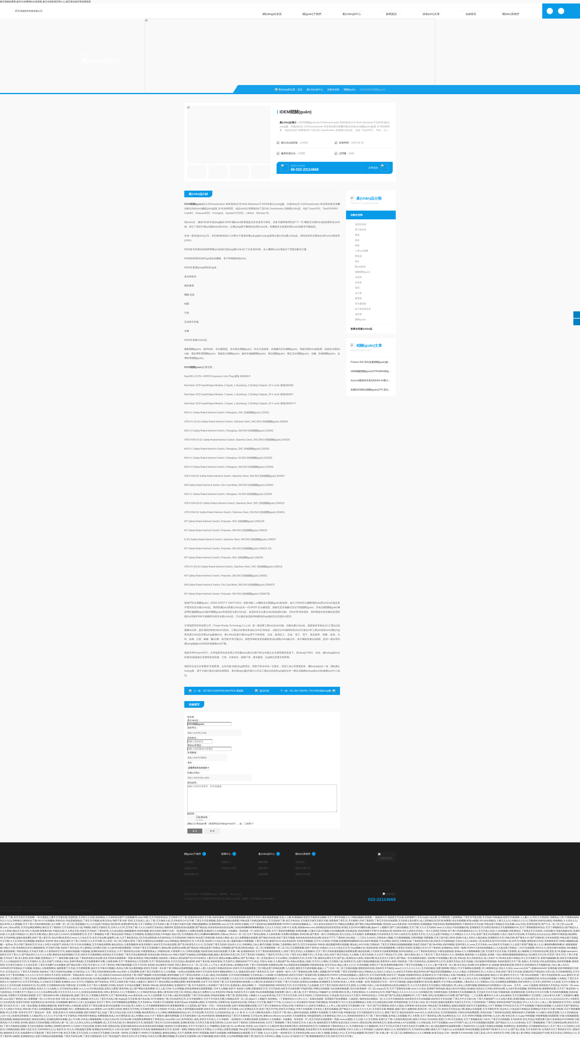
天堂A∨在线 (266, 961)
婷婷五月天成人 (208, 1019)
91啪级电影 (504, 992)
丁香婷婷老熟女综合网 (90, 958)
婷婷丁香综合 (312, 947)
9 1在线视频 (502, 931)
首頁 (300, 89)
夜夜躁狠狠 (9, 951)
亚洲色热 (72, 917)
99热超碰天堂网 (83, 1029)
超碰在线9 (244, 971)
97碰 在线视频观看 (569, 1015)
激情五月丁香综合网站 (159, 981)
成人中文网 (74, 1019)
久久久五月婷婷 (427, 927)
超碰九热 (73, 958)
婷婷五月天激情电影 (444, 941)
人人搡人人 (526, 917)
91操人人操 (373, 985)
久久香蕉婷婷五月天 (54, 951)
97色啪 (334, 941)
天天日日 (209, 1012)
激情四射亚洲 (507, 965)
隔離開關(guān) (362, 272)
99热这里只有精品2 (494, 924)
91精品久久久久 (519, 920)
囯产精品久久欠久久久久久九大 (355, 1009)
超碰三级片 (400, 1009)
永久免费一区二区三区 (62, 924)
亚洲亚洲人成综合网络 (241, 985)
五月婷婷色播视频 (559, 992)
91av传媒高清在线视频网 (296, 965)
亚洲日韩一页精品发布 (72, 975)
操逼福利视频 (60, 1009)
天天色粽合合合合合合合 (537, 934)
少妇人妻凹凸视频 (262, 944)
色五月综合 (330, 965)
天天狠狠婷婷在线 (56, 985)
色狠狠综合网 (275, 965)
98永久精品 (59, 941)
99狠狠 (86, 927)
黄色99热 (123, 988)
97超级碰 (85, 951)
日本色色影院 (552, 937)
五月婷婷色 (211, 1002)
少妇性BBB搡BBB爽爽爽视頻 (249, 927)
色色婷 (119, 985)
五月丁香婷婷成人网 (430, 1015)
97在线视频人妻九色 (446, 958)
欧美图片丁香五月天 (219, 985)
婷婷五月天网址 (203, 1029)
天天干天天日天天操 (286, 995)
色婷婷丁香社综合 (70, 947)
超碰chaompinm (569, 951)
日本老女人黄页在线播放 (325, 1009)
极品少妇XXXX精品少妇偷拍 (460, 988)
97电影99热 (306, 988)
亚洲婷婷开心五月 (436, 961)
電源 (357, 287)
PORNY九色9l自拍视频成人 (297, 924)
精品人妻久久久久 (346, 965)
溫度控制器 (360, 224)
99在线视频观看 (387, 947)
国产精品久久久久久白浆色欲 (510, 1022)
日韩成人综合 (61, 961)
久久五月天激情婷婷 (393, 999)
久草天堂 (199, 941)
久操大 (486, 1019)
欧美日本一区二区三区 (429, 1009)
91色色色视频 (159, 975)
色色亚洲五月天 (314, 1029)
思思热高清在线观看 (184, 927)
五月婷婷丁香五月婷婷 (215, 944)
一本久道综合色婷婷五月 (324, 924)
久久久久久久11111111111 (551, 999)
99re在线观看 (531, 975)
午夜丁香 (230, 995)
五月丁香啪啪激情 (536, 1022)
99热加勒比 (447, 985)
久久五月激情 (370, 1019)
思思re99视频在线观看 (227, 920)
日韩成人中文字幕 (257, 1002)
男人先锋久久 (138, 1005)
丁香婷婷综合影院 (502, 1012)
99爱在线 (70, 985)
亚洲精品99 (323, 975)
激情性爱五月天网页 (327, 1022)
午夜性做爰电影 (446, 951)
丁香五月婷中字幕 (53, 1033)
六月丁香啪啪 (495, 1005)
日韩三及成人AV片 (483, 1033)
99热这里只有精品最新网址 (253, 920)
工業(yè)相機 (361, 250)
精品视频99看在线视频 (337, 944)
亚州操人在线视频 (397, 1015)
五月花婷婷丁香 (277, 920)
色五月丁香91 (103, 1002)
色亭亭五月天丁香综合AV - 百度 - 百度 (38, 1012)
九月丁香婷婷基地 (118, 995)
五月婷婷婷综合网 (539, 951)
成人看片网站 (523, 1033)
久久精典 (353, 954)
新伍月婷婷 (155, 931)
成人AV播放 (137, 1015)
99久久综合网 (32, 931)
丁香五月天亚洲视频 (205, 920)
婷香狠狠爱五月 (78, 934)
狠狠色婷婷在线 (366, 968)
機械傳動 (263, 862)
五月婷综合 (78, 971)
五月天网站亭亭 (491, 1009)
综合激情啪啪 (135, 968)
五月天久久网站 (320, 961)
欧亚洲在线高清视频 (153, 1026)
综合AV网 (56, 937)
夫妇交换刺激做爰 (339, 988)
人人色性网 (73, 978)
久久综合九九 (570, 920)
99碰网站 (214, 1026)
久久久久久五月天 (34, 975)
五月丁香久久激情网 (97, 985)
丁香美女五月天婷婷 (532, 931)
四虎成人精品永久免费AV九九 (199, 992)
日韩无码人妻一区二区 (61, 1022)
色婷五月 (61, 1029)
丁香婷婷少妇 (343, 937)
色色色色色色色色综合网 (220, 927)
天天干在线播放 (439, 1022)
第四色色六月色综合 (549, 985)
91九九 (70, 1029)
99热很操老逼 (317, 965)
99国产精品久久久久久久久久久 (401, 992)
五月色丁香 (131, 927)
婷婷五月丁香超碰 (396, 975)
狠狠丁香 (248, 1036)
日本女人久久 (462, 941)
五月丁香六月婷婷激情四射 (36, 924)
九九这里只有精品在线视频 (489, 1026)
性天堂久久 (94, 965)
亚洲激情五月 (476, 927)
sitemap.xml (235, 894)
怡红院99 (115, 924)
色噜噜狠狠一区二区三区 (276, 947)
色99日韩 (304, 934)
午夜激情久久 (132, 992)
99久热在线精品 (487, 920)
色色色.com (252, 1026)
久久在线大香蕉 (504, 999)
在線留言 (471, 14)
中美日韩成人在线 (446, 975)
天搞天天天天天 (462, 1002)
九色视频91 (309, 951)
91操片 (262, 1026)
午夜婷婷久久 (301, 1005)
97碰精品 (89, 981)
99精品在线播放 (346, 924)
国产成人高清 (518, 1029)
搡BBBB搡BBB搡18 (554, 944)
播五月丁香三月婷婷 (76, 941)
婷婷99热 (487, 1015)
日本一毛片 (366, 1005)
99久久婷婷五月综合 (412, 931)
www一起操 (317, 978)
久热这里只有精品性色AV (219, 968)
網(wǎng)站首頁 (272, 14)
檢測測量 (263, 874)
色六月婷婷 (431, 1002)
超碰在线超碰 (72, 951)
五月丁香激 (256, 1033)
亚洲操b (65, 981)
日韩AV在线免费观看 (468, 1012)
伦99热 (111, 985)
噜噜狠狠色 (39, 947)
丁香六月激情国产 (486, 999)
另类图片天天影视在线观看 (21, 995)
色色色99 (220, 992)
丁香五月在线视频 (413, 965)
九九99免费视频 (235, 1036)
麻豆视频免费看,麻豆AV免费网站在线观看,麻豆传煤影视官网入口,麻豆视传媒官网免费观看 (45, 1)
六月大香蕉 (13, 1022)
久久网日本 (256, 981)
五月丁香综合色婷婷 (190, 975)
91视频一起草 (362, 981)
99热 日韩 (510, 1033)
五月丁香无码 (247, 954)
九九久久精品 (459, 971)
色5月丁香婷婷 (240, 1022)
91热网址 (260, 954)
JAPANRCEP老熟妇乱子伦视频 (16, 968)
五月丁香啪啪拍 (95, 934)
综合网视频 (28, 941)
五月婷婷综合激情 (69, 988)
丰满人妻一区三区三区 (391, 1033)
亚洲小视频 (34, 958)
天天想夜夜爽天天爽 (94, 961)
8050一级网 (460, 947)
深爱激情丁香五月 (338, 920)
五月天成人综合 (486, 931)
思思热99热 (241, 995)
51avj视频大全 (358, 947)
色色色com (166, 954)
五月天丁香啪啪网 (275, 1022)
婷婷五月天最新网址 (476, 1005)
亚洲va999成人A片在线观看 (401, 1022)
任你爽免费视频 (296, 1029)
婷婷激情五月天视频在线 (537, 965)
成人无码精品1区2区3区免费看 (435, 920)
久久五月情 (16, 941)
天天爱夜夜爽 (83, 968)
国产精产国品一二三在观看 (469, 995)
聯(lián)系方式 (302, 868)
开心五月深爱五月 (530, 958)
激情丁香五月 (391, 1012)
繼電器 (358, 298)
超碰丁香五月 (81, 995)
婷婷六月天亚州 (204, 971)
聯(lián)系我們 (510, 14)
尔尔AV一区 (567, 985)
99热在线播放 (151, 958)
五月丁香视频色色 (473, 1019)
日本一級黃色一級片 (280, 971)
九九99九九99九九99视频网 (476, 978)
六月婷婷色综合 (321, 995)
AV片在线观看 (527, 947)
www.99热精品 (171, 941)
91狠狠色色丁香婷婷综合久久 (333, 1026)
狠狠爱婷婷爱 (549, 988)
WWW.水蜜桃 (241, 924)
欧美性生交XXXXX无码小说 (497, 941)
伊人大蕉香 (413, 1015)
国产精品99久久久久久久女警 (36, 954)
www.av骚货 (346, 1019)
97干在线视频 (527, 1005)
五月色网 (80, 985)
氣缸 (357, 261)
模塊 (357, 235)
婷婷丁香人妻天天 (41, 937)
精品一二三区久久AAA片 (363, 937)
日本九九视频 (220, 988)
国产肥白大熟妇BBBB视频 (368, 924)
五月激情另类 (147, 1009)
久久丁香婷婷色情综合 (425, 951)
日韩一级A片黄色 (406, 954)
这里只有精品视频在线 (367, 961)
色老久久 (41, 988)
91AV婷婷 (432, 1019)
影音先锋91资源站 (556, 947)
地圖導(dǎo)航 (303, 874)
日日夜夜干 (134, 1033)
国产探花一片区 (205, 1005)
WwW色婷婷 (208, 1015)
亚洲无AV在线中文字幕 (199, 917)
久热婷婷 (378, 1029)
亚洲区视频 (518, 999)
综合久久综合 (505, 968)
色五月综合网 (99, 937)
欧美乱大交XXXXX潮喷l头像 (356, 927)
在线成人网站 (222, 937)
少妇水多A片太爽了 (552, 995)
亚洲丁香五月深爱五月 (151, 971)
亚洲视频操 (426, 924)
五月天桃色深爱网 (101, 944)
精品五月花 (18, 931)
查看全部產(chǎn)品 (361, 329)
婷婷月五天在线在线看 (165, 944)
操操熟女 (39, 941)
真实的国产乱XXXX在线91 (192, 958)
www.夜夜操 (281, 1029)
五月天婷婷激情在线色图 (237, 981)
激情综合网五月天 (327, 958)
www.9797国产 (456, 1022)
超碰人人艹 (323, 968)
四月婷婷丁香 (371, 1033)
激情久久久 (390, 1029)
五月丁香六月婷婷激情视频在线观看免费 (336, 951)
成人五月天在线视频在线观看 (480, 1022)
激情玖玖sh (275, 941)
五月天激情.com (235, 1009)
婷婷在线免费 (220, 951)
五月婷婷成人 (257, 975)
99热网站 (557, 920)
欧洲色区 (138, 958)
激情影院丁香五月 (153, 1022)
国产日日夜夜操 (381, 1005)
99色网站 (247, 944)
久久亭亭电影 (366, 1029)
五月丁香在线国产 (111, 1036)
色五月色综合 (292, 920)
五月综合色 (256, 1015)
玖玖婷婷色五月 (385, 934)
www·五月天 (77, 981)
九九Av (285, 1036)
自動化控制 (333, 89)
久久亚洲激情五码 (530, 978)
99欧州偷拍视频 (124, 965)
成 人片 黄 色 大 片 (241, 1012)
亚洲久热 (224, 1026)
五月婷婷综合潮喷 (421, 1029)
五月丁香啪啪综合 (555, 927)
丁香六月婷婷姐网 (258, 965)
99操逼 (229, 992)
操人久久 (538, 944)
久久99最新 (222, 1019)
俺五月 (296, 944)
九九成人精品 (208, 975)
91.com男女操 (238, 1026)
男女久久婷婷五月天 (393, 978)
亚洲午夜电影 (76, 961)
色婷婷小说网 (243, 988)
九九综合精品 (116, 931)
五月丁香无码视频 (15, 975)
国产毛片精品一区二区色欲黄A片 (257, 958)
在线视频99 (131, 917)
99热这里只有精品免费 (272, 968)
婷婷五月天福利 (501, 944)
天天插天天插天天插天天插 (314, 920)
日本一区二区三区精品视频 (343, 968)
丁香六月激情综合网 (556, 1022)
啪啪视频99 (130, 931)
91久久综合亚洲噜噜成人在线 (356, 1002)
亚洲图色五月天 (496, 937)
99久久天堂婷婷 (541, 917)
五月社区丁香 (10, 958)
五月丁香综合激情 (256, 934)
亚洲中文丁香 (385, 1019)
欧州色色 (50, 1002)
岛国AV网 (369, 958)
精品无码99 (419, 971)
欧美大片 (63, 1012)
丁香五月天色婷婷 (30, 971)
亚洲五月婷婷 (23, 1002)
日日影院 (536, 995)
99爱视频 (428, 937)
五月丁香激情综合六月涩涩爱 (133, 961)
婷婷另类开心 (525, 981)
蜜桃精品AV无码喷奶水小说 (492, 985)
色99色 (24, 1022)
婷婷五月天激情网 (350, 1005)
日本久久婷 (352, 1029)
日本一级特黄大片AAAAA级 (458, 1033)
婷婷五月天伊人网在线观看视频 (262, 917)
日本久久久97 (118, 927)
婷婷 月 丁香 (6, 917)
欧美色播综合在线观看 (334, 1029)
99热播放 (461, 975)
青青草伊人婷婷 (388, 961)
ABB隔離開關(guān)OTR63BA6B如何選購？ (371, 371)
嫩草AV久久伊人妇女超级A (497, 995)
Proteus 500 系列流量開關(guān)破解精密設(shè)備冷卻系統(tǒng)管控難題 (371, 362)
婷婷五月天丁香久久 (10, 954)
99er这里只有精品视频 (250, 1029)
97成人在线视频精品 (42, 1009)
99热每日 (17, 920)
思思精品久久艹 (49, 958)
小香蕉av (172, 958)
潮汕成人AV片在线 (359, 944)
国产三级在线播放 (399, 927)
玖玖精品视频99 (101, 978)
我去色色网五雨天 (289, 1026)
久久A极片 (541, 1012)
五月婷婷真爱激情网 (235, 917)
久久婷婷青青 (273, 934)
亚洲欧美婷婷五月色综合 (103, 951)
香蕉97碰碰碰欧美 (550, 958)
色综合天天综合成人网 (453, 1009)
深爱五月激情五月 (101, 927)
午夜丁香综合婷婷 (114, 934)
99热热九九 (370, 971)
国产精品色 (201, 927)
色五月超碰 (467, 961)
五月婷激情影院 (564, 971)
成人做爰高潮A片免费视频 (240, 941)
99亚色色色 (438, 924)
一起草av (8, 944)
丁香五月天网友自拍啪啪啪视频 (396, 944)
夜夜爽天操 (45, 931)
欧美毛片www (69, 937)
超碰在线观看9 (445, 1002)
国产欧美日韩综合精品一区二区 (247, 947)
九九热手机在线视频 (516, 988)
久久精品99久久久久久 (40, 1015)
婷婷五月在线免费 (290, 988)
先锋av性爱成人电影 (300, 961)
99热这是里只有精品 (209, 947)
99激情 (190, 1029)
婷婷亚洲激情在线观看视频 (199, 988)
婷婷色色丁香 (129, 975)
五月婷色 (534, 961)
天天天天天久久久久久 (69, 992)
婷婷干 (232, 988)
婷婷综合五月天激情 (112, 954)
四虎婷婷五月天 (379, 981)
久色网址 (561, 978)
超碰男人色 (113, 937)
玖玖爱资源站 (180, 1026)
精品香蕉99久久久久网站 (154, 1012)
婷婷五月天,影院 (347, 985)
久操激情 (533, 985)
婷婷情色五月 (379, 1022)
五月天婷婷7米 (533, 1029)
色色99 (49, 941)
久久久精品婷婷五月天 (14, 961)
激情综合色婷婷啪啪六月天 (66, 954)
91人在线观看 (155, 995)
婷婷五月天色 (512, 978)
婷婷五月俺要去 (317, 1005)
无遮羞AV (568, 995)
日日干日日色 (139, 965)
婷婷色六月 (67, 944)
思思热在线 (113, 1026)
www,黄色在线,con (137, 995)
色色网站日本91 (24, 947)
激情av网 (166, 947)
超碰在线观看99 (415, 981)
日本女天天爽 (154, 1036)
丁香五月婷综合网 (73, 1036)
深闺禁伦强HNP (62, 1026)
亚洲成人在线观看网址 (44, 968)
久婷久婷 (119, 1029)
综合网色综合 (449, 1015)
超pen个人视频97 (380, 927)
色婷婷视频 (142, 931)
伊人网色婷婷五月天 (132, 1022)
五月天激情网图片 (521, 995)
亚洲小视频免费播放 (199, 978)
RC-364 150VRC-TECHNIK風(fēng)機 (310, 690)
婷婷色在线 (86, 978)
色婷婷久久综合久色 (215, 941)
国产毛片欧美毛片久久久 (190, 944)
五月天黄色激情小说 (190, 1015)
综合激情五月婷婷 (165, 965)
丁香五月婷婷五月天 (295, 1022)
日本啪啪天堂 (425, 992)
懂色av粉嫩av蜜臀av (229, 958)
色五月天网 (69, 1033)
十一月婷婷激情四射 (264, 985)
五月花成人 (139, 920)
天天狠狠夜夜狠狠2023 (157, 1005)
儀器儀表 (263, 868)
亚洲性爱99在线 (129, 924)
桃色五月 (363, 975)
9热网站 (48, 1026)
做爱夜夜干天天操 (66, 968)
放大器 (358, 293)
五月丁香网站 (145, 924)
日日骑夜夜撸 (297, 947)
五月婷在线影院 (35, 1026)
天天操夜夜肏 (299, 1015)
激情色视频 (172, 975)
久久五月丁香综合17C (385, 954)
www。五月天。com (517, 985)
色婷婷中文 (16, 981)
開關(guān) (349, 89)
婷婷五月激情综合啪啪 (314, 917)
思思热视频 (5, 1019)
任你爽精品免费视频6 (506, 981)
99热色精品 (22, 951)
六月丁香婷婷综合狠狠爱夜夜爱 (265, 924)
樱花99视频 (168, 1036)
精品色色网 (363, 951)
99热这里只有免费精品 (439, 1005)
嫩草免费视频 (172, 1015)
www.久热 (315, 1033)
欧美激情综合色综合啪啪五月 (394, 985)
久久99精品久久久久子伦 (462, 934)
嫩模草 (436, 981)
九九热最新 (313, 985)
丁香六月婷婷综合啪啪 (60, 971)
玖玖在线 (125, 1005)
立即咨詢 (373, 167)
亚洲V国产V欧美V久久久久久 (495, 1029)
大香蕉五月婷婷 (404, 947)
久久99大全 (49, 999)
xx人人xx (83, 988)
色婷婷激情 (218, 917)
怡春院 (16, 1036)
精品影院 (190, 961)
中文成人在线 (174, 1009)
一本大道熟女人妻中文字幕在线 (51, 917)
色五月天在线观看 (220, 978)
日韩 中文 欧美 (289, 927)
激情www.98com (271, 1015)
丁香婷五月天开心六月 (277, 954)
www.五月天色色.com (481, 944)
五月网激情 (443, 917)
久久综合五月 (84, 937)
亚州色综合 (268, 1029)
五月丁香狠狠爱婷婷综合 (532, 927)
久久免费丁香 (454, 978)
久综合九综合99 (110, 1019)
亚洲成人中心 (337, 1033)
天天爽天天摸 (336, 1012)
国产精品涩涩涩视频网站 (438, 971)
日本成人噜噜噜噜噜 (91, 1019)
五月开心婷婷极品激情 (478, 975)
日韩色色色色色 (256, 1022)
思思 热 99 (554, 951)
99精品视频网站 (200, 924)
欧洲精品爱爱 (178, 981)
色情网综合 (509, 1026)
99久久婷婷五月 (402, 934)
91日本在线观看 (171, 1022)
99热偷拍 (497, 917)
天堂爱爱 (511, 951)
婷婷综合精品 (545, 920)
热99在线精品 (406, 951)
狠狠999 (168, 927)
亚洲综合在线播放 (309, 981)
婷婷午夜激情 (371, 941)
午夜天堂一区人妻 (447, 965)
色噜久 (525, 961)
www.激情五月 (568, 975)
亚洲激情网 (214, 924)
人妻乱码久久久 (471, 981)
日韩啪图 (225, 947)
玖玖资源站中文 (483, 965)
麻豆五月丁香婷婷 (51, 927)
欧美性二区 (476, 941)
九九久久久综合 (273, 927)
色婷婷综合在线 (238, 1002)
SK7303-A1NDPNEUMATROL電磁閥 (223, 690)
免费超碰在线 (82, 1009)
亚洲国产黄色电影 (436, 988)
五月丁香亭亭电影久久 (338, 917)
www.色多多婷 (399, 924)
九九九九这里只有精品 (437, 934)
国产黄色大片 (522, 937)
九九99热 (361, 985)
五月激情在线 (356, 1026)
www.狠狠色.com (98, 1009)
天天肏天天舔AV (14, 965)
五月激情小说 (163, 920)
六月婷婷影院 (478, 1002)
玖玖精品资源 (96, 988)
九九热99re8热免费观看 (119, 947)
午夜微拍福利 (571, 917)
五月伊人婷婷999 (541, 981)
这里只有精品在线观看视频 (49, 1036)
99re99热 (436, 944)
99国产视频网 (144, 975)
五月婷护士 (228, 961)
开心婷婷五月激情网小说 (187, 1036)
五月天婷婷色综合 (158, 917)
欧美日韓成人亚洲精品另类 (234, 965)
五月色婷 (486, 917)
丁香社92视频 (380, 1015)
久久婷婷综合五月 (375, 992)
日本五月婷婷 (304, 995)
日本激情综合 (329, 1015)
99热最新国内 (314, 1015)
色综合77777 (328, 937)
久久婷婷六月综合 (12, 1009)
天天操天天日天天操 (487, 992)
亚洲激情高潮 (518, 992)
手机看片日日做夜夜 (163, 1002)
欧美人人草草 (347, 981)
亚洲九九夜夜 (111, 988)
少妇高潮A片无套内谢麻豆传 (557, 931)
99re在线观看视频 (265, 992)
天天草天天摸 (202, 1022)
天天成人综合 (322, 954)
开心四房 (40, 985)
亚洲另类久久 (462, 944)
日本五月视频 (134, 1012)
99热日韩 (509, 937)
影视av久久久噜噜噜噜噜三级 (469, 951)
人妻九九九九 (503, 920)
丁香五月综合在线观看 (385, 920)
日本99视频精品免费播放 (124, 1002)
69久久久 (341, 1015)
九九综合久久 (288, 1002)
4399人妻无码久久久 (113, 992)
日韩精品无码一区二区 (236, 999)
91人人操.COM (163, 988)
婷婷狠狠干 (410, 917)
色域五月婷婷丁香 (422, 944)
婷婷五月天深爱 (262, 931)
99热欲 (127, 934)
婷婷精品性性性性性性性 (328, 927)
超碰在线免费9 (23, 937)
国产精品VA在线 (267, 937)
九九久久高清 (270, 1033)
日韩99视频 (416, 937)
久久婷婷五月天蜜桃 (50, 981)
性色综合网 (153, 954)
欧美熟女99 (386, 931)
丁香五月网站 (498, 978)
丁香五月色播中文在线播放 (51, 965)
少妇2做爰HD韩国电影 (485, 961)
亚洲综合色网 (178, 947)
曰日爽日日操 (99, 947)
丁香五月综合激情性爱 (135, 954)
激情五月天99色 (131, 1009)
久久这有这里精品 (27, 988)
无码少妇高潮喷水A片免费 (441, 995)
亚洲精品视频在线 (47, 1005)
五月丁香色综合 (310, 992)
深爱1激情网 (442, 968)
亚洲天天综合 (453, 961)
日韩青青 (409, 1005)
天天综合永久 (12, 971)
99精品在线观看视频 (182, 968)
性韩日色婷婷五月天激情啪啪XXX (501, 927)
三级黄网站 (456, 917)
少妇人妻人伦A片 (560, 965)
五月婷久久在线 (86, 917)
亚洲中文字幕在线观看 (370, 978)
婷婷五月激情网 (511, 917)
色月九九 (93, 999)
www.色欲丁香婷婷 (13, 999)
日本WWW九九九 (46, 1029)
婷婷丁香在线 (202, 961)
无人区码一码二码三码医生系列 (119, 941)
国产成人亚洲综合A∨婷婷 (350, 958)
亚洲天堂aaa (180, 1002)
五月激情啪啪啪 (402, 937)
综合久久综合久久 (386, 971)
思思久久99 (444, 1019)
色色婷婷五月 (28, 985)
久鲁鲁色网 (111, 961)
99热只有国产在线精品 (184, 954)
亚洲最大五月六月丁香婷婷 (426, 947)
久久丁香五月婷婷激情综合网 (100, 971)
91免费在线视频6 (289, 934)
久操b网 (269, 975)
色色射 (151, 965)
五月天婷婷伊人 (200, 985)
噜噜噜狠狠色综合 (177, 1012)
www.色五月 (532, 999)
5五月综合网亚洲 (147, 937)
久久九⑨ (357, 1019)
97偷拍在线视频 (543, 1005)
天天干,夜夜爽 (184, 1033)
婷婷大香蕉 (220, 1036)
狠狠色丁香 (162, 999)
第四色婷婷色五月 (308, 1026)
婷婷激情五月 (403, 1029)
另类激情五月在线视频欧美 (461, 992)
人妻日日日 (212, 958)
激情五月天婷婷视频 (306, 968)
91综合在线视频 (548, 978)
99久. (71, 1009)
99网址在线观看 (321, 988)
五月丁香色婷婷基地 (159, 961)
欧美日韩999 (216, 1022)
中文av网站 (385, 941)
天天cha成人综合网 (427, 917)
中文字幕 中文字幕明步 (65, 1015)
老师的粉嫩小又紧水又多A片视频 (312, 931)
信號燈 (358, 277)
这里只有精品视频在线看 (244, 1005)
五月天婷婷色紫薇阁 (239, 975)
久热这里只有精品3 (519, 1009)
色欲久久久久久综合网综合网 (42, 992)
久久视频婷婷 (371, 1026)
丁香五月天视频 (91, 920)
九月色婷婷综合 (223, 1012)
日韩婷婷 (374, 944)
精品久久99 (496, 975)
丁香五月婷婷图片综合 (352, 971)
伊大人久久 (528, 1002)
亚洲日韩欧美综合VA (131, 1026)
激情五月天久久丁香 (513, 975)
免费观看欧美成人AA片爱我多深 (114, 1015)
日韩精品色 (332, 934)
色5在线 (428, 981)
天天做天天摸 (36, 951)
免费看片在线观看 (319, 1012)
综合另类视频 (459, 920)
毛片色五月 (9, 1005)
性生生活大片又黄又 (385, 958)
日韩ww (224, 934)
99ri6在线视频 (472, 1029)
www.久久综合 (444, 927)
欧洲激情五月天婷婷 (329, 981)
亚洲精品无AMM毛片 (102, 1029)
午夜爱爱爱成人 (149, 951)
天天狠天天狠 (53, 947)
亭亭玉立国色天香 (119, 981)
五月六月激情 (568, 981)
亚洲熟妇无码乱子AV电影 (157, 934)
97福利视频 (207, 1036)
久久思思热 (480, 954)
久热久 (503, 934)
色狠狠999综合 (413, 975)
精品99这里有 (406, 1012)
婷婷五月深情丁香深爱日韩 (302, 975)
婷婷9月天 (499, 1033)
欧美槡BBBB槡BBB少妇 (351, 941)
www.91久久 (421, 1012)
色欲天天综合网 (516, 934)
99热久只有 (9, 947)
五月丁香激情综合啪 (400, 988)
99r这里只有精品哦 (204, 937)
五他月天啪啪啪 (305, 941)
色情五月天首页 (52, 975)
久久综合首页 (30, 965)
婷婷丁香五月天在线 (511, 971)
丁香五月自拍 (261, 941)
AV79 (153, 999)
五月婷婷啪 (9, 937)
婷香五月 (519, 965)
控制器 (358, 282)
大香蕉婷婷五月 (475, 971)
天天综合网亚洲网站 (31, 927)
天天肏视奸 (357, 934)
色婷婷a (44, 971)
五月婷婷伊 (516, 1019)
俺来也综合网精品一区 (371, 999)
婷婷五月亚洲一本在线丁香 (157, 968)
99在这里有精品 (548, 961)
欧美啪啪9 (297, 917)
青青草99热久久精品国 (69, 1005)
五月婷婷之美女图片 (408, 920)
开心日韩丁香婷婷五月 (25, 944)
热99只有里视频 (201, 1033)
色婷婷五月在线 (396, 917)
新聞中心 (226, 854)
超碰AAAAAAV (539, 968)
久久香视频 (16, 924)
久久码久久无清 (492, 971)
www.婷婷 (121, 971)
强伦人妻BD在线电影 (297, 1012)
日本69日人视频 (272, 1036)
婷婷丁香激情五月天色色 (137, 1029)
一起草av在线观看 (185, 971)
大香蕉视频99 (131, 944)
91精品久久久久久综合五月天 (335, 947)
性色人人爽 (285, 917)
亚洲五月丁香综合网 (92, 1005)
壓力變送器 (360, 229)
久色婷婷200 (467, 1026)
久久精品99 (273, 1026)
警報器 (358, 256)
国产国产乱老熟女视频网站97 (399, 995)
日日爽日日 (16, 978)
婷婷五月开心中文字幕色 (134, 1036)
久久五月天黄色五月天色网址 (425, 985)
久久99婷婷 (160, 1009)
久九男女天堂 (72, 931)
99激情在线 (163, 951)
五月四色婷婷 (179, 937)
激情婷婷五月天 (11, 1033)
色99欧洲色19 (339, 992)
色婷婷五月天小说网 (244, 992)
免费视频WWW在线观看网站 (52, 978)
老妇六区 (175, 934)
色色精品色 (351, 931)
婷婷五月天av (211, 1009)
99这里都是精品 (74, 920)
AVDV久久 (540, 947)
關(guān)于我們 (312, 14)
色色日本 (510, 1015)
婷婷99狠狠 (448, 944)
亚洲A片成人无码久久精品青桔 (471, 937)
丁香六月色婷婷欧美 (550, 975)
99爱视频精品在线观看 (238, 1033)
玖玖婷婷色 (9, 1002)
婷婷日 (395, 941)
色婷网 (431, 958)
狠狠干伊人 (308, 954)
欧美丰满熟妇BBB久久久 (225, 971)
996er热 (462, 958)
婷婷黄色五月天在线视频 (417, 999)
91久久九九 (5, 920)
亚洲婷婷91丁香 (182, 985)
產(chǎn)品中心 (351, 14)
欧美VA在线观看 (111, 1005)
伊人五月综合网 (195, 1012)
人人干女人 (214, 965)
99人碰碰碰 (82, 999)
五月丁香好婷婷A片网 (47, 995)
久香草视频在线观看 (192, 1009)
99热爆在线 (349, 1012)
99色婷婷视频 (217, 995)
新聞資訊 (391, 14)
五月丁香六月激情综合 (269, 1005)
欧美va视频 (472, 920)
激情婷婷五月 (187, 941)
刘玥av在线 (287, 1005)
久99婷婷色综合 (148, 992)
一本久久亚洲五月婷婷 (435, 931)
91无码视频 (362, 965)
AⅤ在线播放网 (337, 931)
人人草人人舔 (333, 1005)
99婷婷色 (402, 961)
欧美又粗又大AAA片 (348, 1022)
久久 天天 (461, 1015)
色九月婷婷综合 (475, 958)
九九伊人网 (498, 1015)
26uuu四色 (14, 927)
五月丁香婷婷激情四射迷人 (269, 951)
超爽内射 (412, 1009)
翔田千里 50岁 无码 (122, 920)
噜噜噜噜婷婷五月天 (161, 1029)
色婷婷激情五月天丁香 (509, 961)
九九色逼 (555, 981)
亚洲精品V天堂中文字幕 (543, 1009)
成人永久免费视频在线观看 (244, 937)
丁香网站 (490, 1002)
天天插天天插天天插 (180, 924)
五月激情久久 (34, 961)
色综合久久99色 (484, 988)
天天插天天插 (379, 1009)
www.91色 (520, 924)
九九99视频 (178, 988)
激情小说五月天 (28, 1029)
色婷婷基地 (372, 947)
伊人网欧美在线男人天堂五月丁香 (269, 1012)
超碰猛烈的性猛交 (22, 1019)
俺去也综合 (117, 944)
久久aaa (520, 1015)
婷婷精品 (100, 917)
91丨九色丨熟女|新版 (26, 1005)
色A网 (471, 965)
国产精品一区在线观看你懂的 (412, 958)
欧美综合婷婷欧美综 (92, 992)
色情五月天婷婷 (88, 931)
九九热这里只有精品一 (507, 947)
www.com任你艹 (522, 968)
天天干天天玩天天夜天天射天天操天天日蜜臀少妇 (404, 1026)
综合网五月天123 (537, 954)
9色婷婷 (387, 924)
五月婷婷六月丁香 (178, 917)
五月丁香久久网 (332, 978)
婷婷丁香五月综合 (293, 951)
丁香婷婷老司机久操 (422, 941)
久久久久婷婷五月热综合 (150, 927)
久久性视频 (169, 971)
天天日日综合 (177, 961)
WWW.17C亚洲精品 (151, 1033)
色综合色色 (420, 1005)
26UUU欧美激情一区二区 (362, 988)
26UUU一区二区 (237, 934)
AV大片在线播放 (46, 920)
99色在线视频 (76, 1012)
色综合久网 (122, 968)
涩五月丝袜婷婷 (309, 944)
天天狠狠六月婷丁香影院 (360, 920)
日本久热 (549, 971)
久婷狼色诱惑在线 (402, 1019)
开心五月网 (12, 1012)
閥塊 (357, 245)
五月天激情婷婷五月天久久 (370, 1012)
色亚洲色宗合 (37, 1002)
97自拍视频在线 (460, 927)
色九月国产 (47, 961)
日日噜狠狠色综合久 (539, 1026)
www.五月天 (227, 924)
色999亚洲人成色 (189, 1019)
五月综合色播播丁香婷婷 (136, 985)
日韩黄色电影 (440, 992)
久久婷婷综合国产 (115, 917)
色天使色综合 (164, 937)
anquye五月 (382, 988)
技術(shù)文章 (431, 14)
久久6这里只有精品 (99, 924)
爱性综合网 (365, 1022)
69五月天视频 (519, 941)
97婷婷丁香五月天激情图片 (146, 947)
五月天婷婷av (145, 1002)
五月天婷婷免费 (377, 975)
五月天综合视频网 (354, 1033)
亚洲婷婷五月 (429, 975)
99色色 (321, 944)
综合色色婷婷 (288, 941)
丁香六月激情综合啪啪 (14, 1026)
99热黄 (559, 1009)
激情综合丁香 (30, 920)
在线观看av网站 (196, 1002)
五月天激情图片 (195, 999)
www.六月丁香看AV (154, 1015)
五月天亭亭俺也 (31, 981)
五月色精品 (456, 1019)
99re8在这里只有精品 (509, 958)
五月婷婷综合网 (301, 1033)
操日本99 (4, 924)
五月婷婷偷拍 (428, 968)
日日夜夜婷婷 (281, 975)
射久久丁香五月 (424, 954)
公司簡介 (189, 862)
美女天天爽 (35, 934)
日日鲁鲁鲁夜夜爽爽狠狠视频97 (261, 978)
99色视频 (529, 1015)
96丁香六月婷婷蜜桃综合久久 (462, 931)
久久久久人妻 (430, 965)
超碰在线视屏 (458, 1005)
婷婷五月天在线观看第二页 (246, 968)
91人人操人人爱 (543, 1002)
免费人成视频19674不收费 (326, 971)
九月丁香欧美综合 (129, 937)
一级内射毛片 (285, 1033)
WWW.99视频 (474, 1015)
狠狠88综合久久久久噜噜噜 (417, 1033)
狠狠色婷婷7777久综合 (247, 961)
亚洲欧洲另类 (187, 1022)
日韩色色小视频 (385, 937)
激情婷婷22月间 (535, 941)
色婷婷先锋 (206, 951)
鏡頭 (357, 240)
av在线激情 (458, 1029)
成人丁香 (150, 920)
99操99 (190, 937)
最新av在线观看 (474, 1009)
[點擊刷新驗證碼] (202, 817)
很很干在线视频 (218, 1033)
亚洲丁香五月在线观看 (487, 934)
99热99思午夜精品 (87, 1015)
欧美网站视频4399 (393, 965)
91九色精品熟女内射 (382, 1002)
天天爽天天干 (19, 992)
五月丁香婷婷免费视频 (283, 931)
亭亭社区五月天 (511, 1005)
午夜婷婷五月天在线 (473, 924)
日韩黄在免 (405, 941)
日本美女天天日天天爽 (537, 992)
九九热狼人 (52, 988)
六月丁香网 (421, 995)
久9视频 (325, 1033)
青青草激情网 (193, 981)
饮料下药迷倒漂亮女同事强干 (431, 978)
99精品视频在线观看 (361, 917)
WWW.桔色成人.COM (372, 995)
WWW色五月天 (283, 985)
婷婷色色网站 (166, 985)
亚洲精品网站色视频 (57, 1019)
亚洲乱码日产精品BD (533, 971)
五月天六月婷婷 (322, 941)
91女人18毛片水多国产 (49, 944)
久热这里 (334, 995)
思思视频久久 (82, 924)
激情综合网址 (38, 1019)
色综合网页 (410, 978)
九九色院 (290, 968)
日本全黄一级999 (119, 1033)
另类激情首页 (551, 941)
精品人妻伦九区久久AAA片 (55, 934)
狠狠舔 (390, 1009)
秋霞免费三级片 (283, 992)
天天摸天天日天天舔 (496, 951)
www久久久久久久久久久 (407, 968)
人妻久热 (296, 992)
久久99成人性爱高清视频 (225, 1029)
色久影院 (22, 958)
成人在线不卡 (490, 958)
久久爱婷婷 (304, 978)
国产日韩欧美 (537, 937)
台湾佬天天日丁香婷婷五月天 (557, 1029)
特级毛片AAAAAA (112, 975)
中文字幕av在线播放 (451, 981)
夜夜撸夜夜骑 (177, 1005)
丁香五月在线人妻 (108, 999)
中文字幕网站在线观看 (469, 968)
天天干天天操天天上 (198, 1026)
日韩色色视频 (193, 951)
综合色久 (504, 1009)
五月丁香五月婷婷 (329, 985)
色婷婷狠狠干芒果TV (368, 931)
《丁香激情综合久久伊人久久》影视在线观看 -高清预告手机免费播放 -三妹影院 (318, 999)
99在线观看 (221, 975)
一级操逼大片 (380, 917)
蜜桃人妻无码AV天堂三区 (226, 954)
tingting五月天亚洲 (128, 999)
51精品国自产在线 (540, 1033)
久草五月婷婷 (366, 954)
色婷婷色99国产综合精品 (509, 1002)
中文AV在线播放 (82, 944)
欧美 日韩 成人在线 (65, 999)
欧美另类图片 (146, 944)
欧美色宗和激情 (20, 1015)
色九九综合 (345, 934)
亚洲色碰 (552, 968)
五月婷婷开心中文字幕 (182, 920)
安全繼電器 (360, 303)
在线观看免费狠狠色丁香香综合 (148, 1019)
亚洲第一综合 (494, 954)
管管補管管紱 (401, 1002)
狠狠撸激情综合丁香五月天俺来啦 (233, 1015)
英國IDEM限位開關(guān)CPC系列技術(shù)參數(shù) (371, 389)
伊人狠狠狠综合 (490, 968)
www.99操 (143, 917)
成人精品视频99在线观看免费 (445, 1026)
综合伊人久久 (234, 944)
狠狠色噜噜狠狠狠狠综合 (514, 954)
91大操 (293, 978)
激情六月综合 (419, 1019)
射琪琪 (222, 1009)
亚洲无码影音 (533, 924)
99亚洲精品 (321, 1002)
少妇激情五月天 (296, 958)
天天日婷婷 (274, 988)
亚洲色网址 (522, 1026)
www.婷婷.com (172, 1019)
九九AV (227, 1022)
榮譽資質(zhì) (191, 874)
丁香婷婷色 (102, 931)
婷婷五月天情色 (404, 971)
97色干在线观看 (304, 1009)
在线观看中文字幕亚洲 (32, 1033)
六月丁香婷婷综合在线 (128, 951)
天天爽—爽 (234, 951)
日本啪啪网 (61, 1002)
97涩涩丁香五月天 (556, 954)
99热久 (453, 968)
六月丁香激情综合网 (301, 971)
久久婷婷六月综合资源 (82, 1026)
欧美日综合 (105, 920)
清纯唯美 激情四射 (464, 954)
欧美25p (271, 995)
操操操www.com (306, 927)
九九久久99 (283, 978)
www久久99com (349, 978)
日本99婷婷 (413, 924)
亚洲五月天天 (418, 934)
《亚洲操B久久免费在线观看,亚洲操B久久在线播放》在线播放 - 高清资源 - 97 (214, 931)
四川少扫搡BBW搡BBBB (206, 934)
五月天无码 (82, 1033)
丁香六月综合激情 (200, 995)
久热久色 (311, 1022)
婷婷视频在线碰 (205, 954)
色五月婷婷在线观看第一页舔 (118, 958)
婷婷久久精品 (397, 1005)
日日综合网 (125, 1019)
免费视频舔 (370, 934)
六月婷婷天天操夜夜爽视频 (384, 951)
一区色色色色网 (222, 1005)
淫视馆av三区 (557, 917)
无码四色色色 (534, 988)
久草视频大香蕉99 (98, 995)
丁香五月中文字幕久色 (464, 999)
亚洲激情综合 (27, 1036)
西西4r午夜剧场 (559, 934)
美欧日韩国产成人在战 (95, 1012)
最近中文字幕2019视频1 (103, 968)
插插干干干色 (274, 1002)
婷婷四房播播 (564, 961)
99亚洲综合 (514, 931)
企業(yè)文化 (191, 868)
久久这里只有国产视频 (521, 944)
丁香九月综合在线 (117, 1012)
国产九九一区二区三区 (552, 924)
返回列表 (264, 690)
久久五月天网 (95, 941)
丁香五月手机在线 (472, 917)
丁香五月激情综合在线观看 (149, 941)
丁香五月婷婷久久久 (443, 954)
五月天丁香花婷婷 (566, 988)
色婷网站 (272, 999)
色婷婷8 (397, 931)
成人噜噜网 (523, 951)
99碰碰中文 (325, 992)
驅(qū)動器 (360, 266)
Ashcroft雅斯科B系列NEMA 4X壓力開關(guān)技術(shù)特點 (371, 380)
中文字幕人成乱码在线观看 (176, 995)
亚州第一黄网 (179, 1029)
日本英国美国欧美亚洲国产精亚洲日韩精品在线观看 (161, 978)
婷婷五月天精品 (287, 1009)
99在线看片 (334, 1002)
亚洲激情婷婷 (247, 951)
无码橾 (275, 944)
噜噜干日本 (168, 931)
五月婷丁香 (311, 958)
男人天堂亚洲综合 (356, 992)
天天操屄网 (128, 978)
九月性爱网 (133, 971)
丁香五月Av (295, 954)
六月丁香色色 (107, 965)
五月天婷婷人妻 (161, 924)
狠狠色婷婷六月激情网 (523, 1012)
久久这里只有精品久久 (17, 934)
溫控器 (358, 314)
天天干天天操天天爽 (214, 999)
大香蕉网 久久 (178, 951)
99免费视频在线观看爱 (547, 1015)
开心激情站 (85, 947)
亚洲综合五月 (251, 1009)
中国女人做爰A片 (137, 981)
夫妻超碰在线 (66, 995)
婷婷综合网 (499, 988)
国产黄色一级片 (318, 934)
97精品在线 (58, 931)
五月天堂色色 (299, 985)
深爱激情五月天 (259, 988)
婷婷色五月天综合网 (441, 999)
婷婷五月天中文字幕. (341, 1036)
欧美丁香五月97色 (268, 1009)
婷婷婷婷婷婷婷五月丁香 (359, 1015)
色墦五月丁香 (376, 965)
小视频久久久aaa (257, 995)
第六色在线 (143, 999)
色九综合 (461, 965)
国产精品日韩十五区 (77, 965)
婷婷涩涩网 (553, 1012)
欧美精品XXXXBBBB (563, 1019)
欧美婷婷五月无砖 (273, 981)
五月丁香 (413, 927)
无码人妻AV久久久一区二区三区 (191, 965)
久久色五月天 (236, 978)
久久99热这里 (423, 1022)
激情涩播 (63, 958)
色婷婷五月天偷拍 (384, 968)
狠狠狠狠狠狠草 (453, 924)
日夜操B (533, 920)
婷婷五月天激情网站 (91, 954)
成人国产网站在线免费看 (142, 988)
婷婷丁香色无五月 (259, 971)
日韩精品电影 (12, 1029)
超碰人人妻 (199, 968)
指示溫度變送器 (363, 309)
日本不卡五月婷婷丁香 (212, 981)
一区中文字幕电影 (397, 981)
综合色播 (509, 924)
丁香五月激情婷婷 (92, 1036)
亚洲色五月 (349, 961)
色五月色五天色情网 (24, 917)
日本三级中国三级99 (444, 937)
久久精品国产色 (281, 961)
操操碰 (495, 965)
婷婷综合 (60, 920)
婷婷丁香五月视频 (285, 937)
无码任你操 (485, 1012)
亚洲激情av (447, 947)
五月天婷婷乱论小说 (72, 927)
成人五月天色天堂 (112, 1022)
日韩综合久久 (570, 1033)
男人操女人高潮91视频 (465, 985)
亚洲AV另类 (101, 1026)
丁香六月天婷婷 (291, 981)
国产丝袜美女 (101, 981)
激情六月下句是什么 (441, 1029)
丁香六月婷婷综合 (417, 961)
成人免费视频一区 (33, 999)
